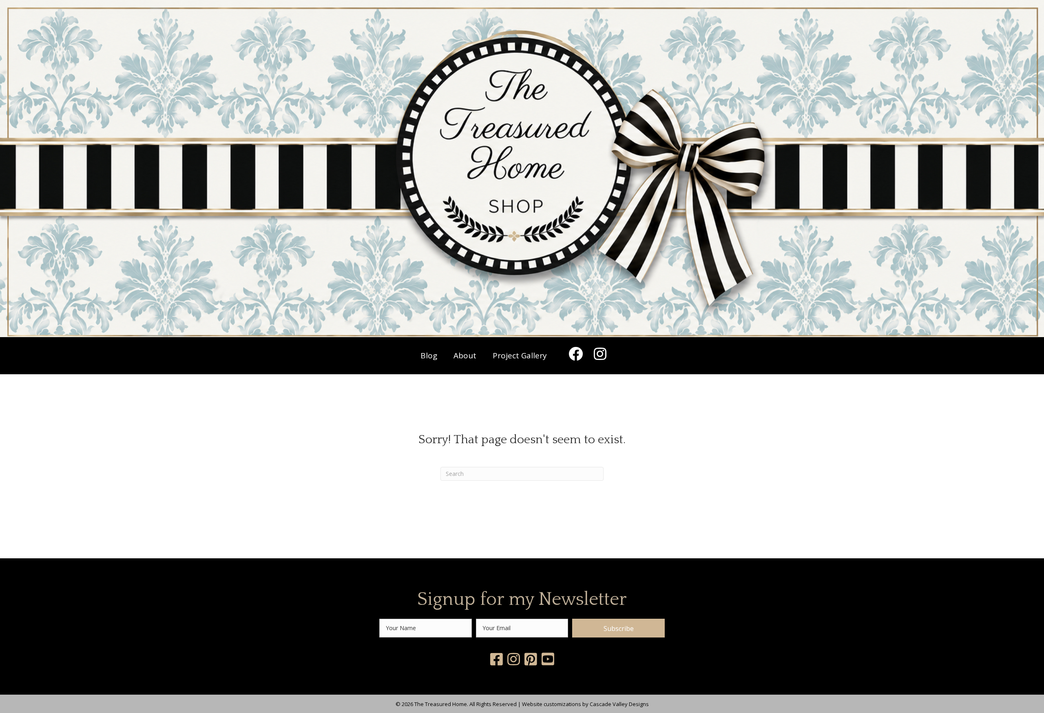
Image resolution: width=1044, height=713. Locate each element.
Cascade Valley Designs (619, 704)
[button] (575, 353)
